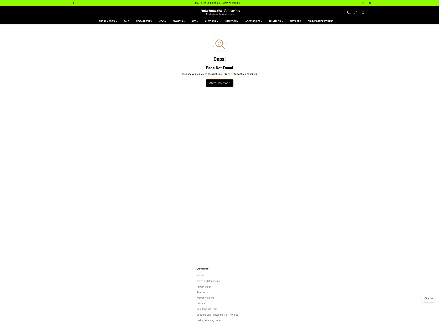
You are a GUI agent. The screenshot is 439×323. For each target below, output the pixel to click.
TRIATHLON (275, 21)
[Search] (349, 12)
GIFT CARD (295, 21)
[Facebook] (358, 3)
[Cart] (363, 12)
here (231, 74)
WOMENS (178, 21)
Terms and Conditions (208, 281)
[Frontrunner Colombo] (219, 12)
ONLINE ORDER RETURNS (320, 21)
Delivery (201, 303)
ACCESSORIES (253, 21)
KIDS (194, 21)
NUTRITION (231, 21)
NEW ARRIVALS (144, 21)
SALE (126, 21)
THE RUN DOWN (107, 21)
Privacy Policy (204, 286)
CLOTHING (211, 21)
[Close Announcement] (370, 3)
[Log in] (356, 12)
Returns (201, 292)
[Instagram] (363, 3)
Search (200, 275)
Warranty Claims (205, 297)
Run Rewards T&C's (207, 309)
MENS (162, 21)
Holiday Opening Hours (209, 320)
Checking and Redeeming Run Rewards (217, 314)
